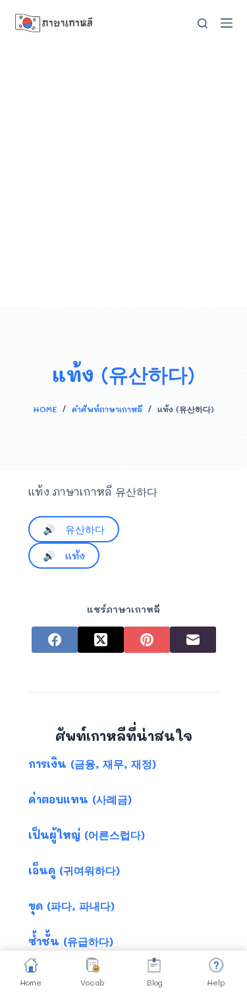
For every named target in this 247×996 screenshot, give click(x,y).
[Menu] (227, 23)
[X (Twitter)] (101, 640)
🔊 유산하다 (74, 529)
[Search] (202, 23)
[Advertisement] (123, 176)
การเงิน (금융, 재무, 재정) (92, 764)
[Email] (193, 640)
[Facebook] (55, 640)
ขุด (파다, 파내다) (71, 906)
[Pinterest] (147, 640)
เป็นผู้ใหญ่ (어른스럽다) (86, 835)
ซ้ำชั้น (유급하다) (70, 941)
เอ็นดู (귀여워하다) (74, 870)
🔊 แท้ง (64, 555)
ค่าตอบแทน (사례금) (80, 799)
